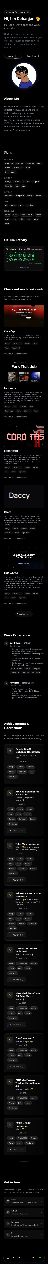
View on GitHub (24, 267)
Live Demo (22, 353)
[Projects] (14, 1257)
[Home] (8, 1257)
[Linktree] (40, 1257)
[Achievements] (26, 1257)
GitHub (9, 353)
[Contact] (32, 1257)
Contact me (31, 56)
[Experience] (20, 1257)
